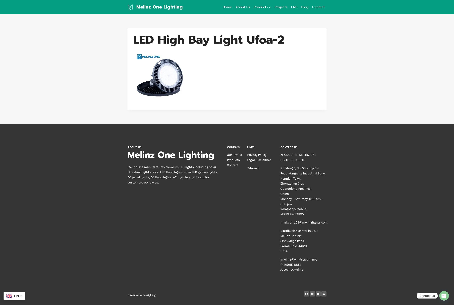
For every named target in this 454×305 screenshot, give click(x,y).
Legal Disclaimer (259, 160)
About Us (242, 7)
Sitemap (253, 168)
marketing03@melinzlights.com (304, 222)
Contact (318, 7)
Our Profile (234, 155)
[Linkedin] (312, 293)
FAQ (294, 7)
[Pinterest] (323, 293)
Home (227, 7)
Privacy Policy (256, 155)
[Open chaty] (444, 296)
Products (233, 160)
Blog (304, 7)
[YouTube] (318, 293)
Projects (281, 7)
